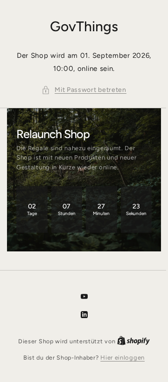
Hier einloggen (119, 357)
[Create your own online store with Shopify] (130, 341)
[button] (80, 90)
